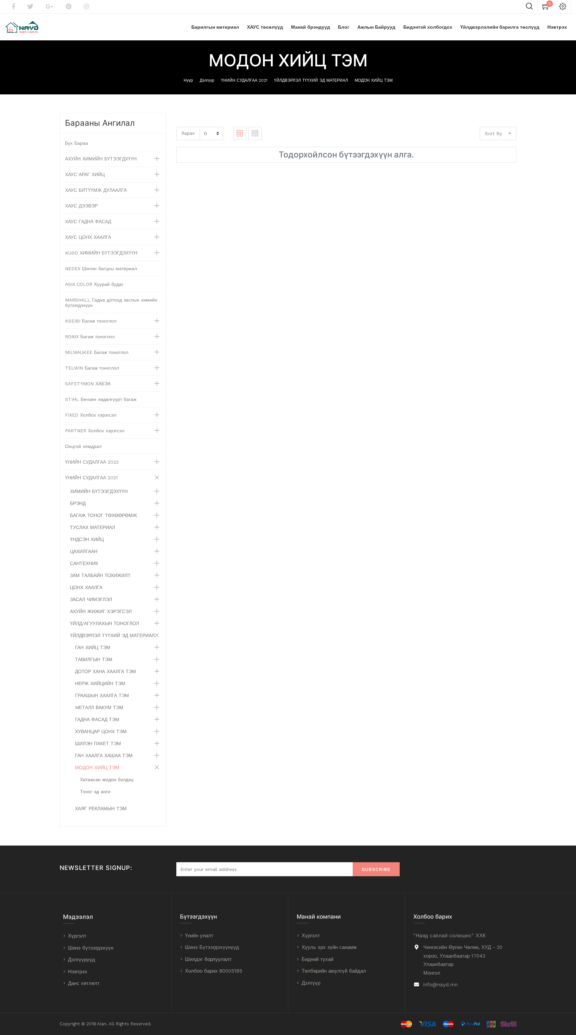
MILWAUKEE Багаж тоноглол (96, 352)
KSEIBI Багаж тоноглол (90, 321)
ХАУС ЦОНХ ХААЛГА (88, 237)
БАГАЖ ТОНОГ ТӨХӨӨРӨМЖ (103, 515)
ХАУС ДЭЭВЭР (81, 205)
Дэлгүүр (207, 80)
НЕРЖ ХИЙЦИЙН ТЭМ (100, 683)
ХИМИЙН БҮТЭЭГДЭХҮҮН (99, 491)
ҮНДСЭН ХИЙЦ (87, 539)
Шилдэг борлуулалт (208, 959)
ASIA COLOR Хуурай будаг (94, 284)
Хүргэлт (77, 936)
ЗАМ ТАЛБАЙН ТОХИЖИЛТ (100, 575)
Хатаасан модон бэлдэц (106, 779)
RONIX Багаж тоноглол (90, 336)
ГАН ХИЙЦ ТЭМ (92, 647)
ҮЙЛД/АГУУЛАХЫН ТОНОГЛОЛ (104, 623)
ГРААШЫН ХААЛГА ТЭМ (102, 695)
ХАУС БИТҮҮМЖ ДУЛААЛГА (96, 190)
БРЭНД (78, 503)
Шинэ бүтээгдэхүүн (90, 948)
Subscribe (376, 869)
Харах (188, 133)
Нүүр (188, 80)
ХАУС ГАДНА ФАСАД (88, 221)
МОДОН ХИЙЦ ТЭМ (374, 80)
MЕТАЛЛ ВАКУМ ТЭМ (99, 707)
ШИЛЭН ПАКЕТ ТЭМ (98, 743)
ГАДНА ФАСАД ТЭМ (97, 719)
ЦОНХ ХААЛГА (86, 587)
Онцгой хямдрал (83, 446)
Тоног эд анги (95, 791)
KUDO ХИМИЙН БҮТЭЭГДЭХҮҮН (101, 252)
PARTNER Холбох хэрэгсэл (94, 430)
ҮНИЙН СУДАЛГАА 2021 (244, 80)
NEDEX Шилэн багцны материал (101, 268)
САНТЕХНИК (84, 563)
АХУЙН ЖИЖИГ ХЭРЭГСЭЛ (101, 611)
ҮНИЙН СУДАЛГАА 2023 (92, 462)
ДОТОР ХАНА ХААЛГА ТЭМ (105, 671)
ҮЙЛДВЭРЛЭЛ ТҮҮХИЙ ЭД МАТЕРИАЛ (311, 80)
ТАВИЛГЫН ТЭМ (93, 659)
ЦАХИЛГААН (83, 551)
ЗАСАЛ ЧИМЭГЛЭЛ (91, 599)
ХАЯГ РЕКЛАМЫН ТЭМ (101, 808)
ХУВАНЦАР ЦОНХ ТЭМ (101, 731)
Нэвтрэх (77, 972)
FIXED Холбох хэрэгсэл (90, 415)
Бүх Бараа (76, 143)
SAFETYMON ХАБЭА (88, 383)
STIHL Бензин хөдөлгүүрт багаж (100, 399)
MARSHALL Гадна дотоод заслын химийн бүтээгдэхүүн (111, 302)
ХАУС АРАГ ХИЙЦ (85, 174)
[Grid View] (240, 133)
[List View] (255, 133)
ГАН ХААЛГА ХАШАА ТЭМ (104, 755)
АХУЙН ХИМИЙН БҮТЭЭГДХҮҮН (101, 158)
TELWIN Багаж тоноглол (92, 368)
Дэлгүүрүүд (81, 960)
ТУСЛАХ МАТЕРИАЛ (92, 527)
